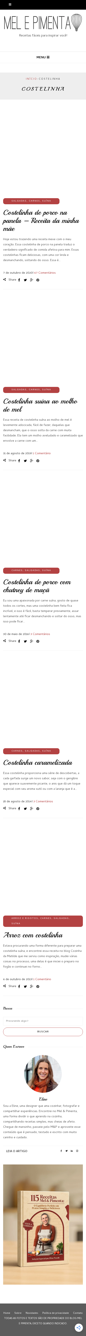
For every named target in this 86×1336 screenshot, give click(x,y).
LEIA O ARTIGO (16, 1151)
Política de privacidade (55, 1313)
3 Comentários (40, 634)
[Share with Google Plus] (31, 280)
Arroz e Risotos (24, 918)
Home (6, 1313)
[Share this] (19, 280)
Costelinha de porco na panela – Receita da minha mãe (41, 220)
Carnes (34, 201)
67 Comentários (45, 273)
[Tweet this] (25, 280)
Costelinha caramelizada (37, 762)
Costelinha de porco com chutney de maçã (37, 586)
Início (31, 79)
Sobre (18, 1313)
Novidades (32, 1313)
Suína (46, 201)
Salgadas (19, 201)
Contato (78, 1313)
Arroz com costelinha (32, 935)
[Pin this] (37, 280)
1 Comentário (42, 453)
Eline (43, 1099)
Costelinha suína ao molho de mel (40, 405)
